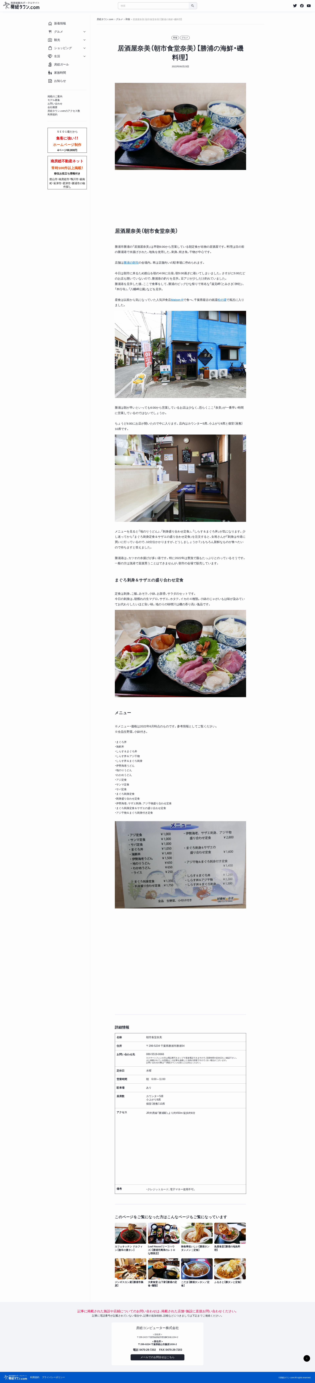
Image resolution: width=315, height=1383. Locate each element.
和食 (175, 37)
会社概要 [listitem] (52, 107)
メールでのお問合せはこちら (157, 1357)
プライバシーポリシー (53, 1377)
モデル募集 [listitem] (54, 100)
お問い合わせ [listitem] (55, 103)
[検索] (193, 5)
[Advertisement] (180, 198)
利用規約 (34, 1377)
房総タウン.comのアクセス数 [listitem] (64, 110)
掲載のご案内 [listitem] (55, 96)
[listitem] (295, 6)
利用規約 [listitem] (52, 114)
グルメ (185, 37)
